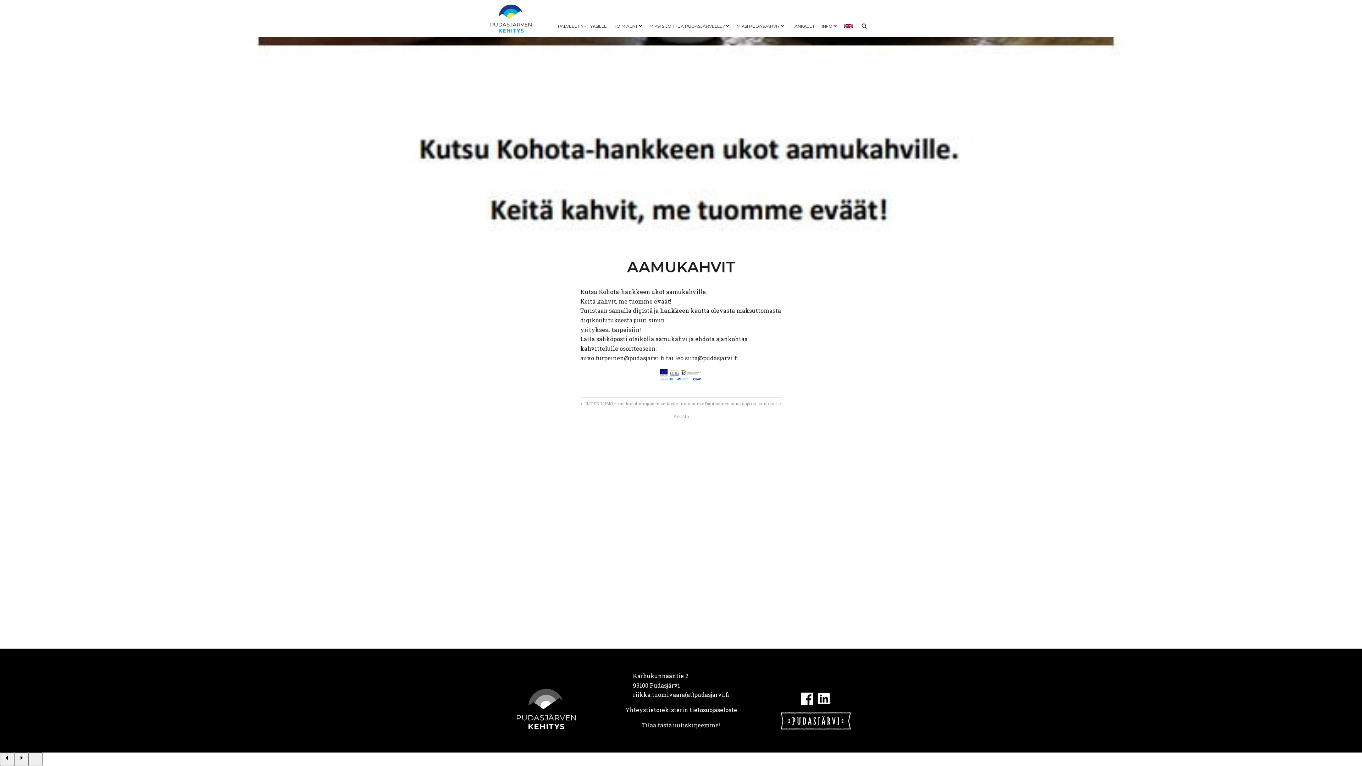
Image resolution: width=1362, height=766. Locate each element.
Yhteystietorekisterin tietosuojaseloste (681, 710)
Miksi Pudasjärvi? (758, 26)
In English (848, 26)
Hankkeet (803, 26)
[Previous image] (7, 759)
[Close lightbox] (35, 759)
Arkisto (681, 416)
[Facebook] (807, 697)
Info (827, 26)
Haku (864, 26)
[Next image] (21, 759)
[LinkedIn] (824, 697)
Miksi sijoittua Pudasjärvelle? (687, 26)
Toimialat (626, 26)
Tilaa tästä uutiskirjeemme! (681, 725)
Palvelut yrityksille (582, 26)
